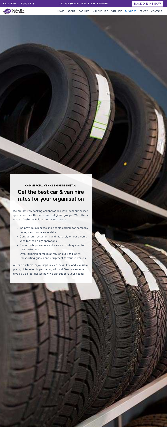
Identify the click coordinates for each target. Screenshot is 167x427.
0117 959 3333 (25, 3)
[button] (147, 4)
